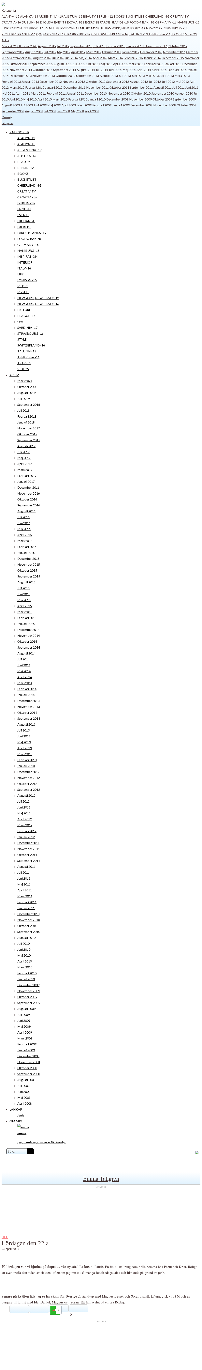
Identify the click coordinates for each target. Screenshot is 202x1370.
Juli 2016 (58, 58)
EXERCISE (92, 22)
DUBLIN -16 (30, 22)
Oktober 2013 (65, 75)
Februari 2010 (77, 99)
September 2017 (13, 52)
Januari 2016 (152, 58)
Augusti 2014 (86, 69)
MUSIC (85, 28)
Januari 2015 (172, 64)
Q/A (39, 34)
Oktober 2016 (27, 499)
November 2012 (74, 81)
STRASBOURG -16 (77, 34)
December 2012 (51, 81)
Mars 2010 (59, 99)
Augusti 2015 (62, 64)
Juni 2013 (138, 75)
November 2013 (43, 75)
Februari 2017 (111, 52)
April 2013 (166, 75)
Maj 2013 (152, 75)
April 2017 (78, 52)
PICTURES (9, 34)
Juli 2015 (78, 64)
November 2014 (20, 69)
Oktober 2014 (42, 69)
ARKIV (14, 375)
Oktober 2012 (96, 81)
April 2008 (92, 111)
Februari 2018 (115, 46)
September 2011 (141, 87)
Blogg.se (7, 123)
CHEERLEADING (157, 16)
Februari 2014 (177, 69)
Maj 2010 (29, 99)
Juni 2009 (40, 105)
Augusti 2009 (11, 105)
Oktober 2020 (27, 46)
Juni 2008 (63, 111)
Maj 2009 (54, 105)
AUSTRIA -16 (73, 16)
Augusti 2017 (34, 52)
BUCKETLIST (135, 16)
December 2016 (151, 52)
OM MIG (15, 1121)
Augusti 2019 (47, 46)
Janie (20, 1115)
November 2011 (97, 87)
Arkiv (5, 40)
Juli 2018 (99, 46)
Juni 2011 (191, 87)
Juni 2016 (71, 58)
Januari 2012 (54, 87)
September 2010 (162, 93)
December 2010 (96, 93)
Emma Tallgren (101, 1178)
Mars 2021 (9, 46)
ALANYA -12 (10, 16)
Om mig (7, 117)
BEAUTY (89, 16)
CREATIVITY (179, 16)
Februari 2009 (101, 105)
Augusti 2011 (162, 87)
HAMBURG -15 (188, 22)
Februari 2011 (56, 93)
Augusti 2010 (184, 93)
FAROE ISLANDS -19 (114, 22)
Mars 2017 (93, 52)
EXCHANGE (75, 22)
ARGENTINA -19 (51, 16)
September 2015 (41, 64)
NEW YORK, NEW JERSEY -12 (124, 28)
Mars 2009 (84, 105)
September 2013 (87, 75)
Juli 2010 (23, 943)
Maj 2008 (77, 111)
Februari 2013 (11, 81)
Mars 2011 (38, 93)
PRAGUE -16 (26, 34)
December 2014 (28, 629)
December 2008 (141, 105)
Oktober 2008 (186, 105)
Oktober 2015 (19, 64)
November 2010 (119, 93)
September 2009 (184, 99)
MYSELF (97, 28)
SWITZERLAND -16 (114, 34)
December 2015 (173, 58)
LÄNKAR (15, 1109)
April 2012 (24, 819)
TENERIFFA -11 (159, 34)
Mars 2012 (16, 87)
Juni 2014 (115, 69)
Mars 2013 (182, 75)
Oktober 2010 (141, 93)
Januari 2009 (121, 105)
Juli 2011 (178, 87)
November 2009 (140, 99)
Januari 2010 (97, 99)
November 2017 (155, 46)
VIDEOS (191, 34)
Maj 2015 (105, 64)
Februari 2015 (153, 64)
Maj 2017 (63, 52)
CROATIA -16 (11, 22)
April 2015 (120, 64)
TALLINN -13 (138, 34)
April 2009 (68, 105)
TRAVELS (177, 34)
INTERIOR (30, 28)
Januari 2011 (75, 93)
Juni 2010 (15, 99)
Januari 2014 (26, 695)
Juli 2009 (27, 105)
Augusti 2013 (109, 75)
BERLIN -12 (104, 16)
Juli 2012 (155, 81)
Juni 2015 (91, 64)
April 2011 (23, 93)
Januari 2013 (30, 81)
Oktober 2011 (119, 87)
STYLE (95, 34)
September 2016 (20, 58)
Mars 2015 (135, 64)
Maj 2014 (129, 69)
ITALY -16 (45, 28)
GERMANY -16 (166, 22)
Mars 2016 (115, 58)
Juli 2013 (125, 75)
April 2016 (100, 58)
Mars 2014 (159, 69)
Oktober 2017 (177, 46)
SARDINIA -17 (53, 34)
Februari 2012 (34, 87)
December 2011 (74, 87)
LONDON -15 (69, 28)
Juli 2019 (63, 46)
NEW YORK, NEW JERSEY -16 (167, 28)
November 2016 (174, 52)
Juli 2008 (50, 111)
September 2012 (117, 81)
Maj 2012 (182, 81)
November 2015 (28, 564)
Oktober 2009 (162, 99)
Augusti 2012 (139, 81)
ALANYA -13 (29, 16)
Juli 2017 (50, 52)
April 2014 (144, 69)
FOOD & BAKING (141, 22)
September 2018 (81, 46)
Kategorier (9, 10)
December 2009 (117, 99)
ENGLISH (46, 22)
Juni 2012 (168, 81)
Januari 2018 (135, 46)
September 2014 (64, 69)
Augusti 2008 (34, 111)
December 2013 (20, 75)
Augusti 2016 (42, 58)
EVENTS (60, 22)
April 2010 (44, 99)
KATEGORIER (19, 132)
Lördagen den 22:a (25, 1243)
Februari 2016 (133, 58)
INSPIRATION (12, 28)
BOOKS (119, 16)
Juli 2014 (102, 69)
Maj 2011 (8, 93)
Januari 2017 (130, 52)
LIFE (56, 28)
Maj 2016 (85, 58)
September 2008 (13, 111)
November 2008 (164, 105)
